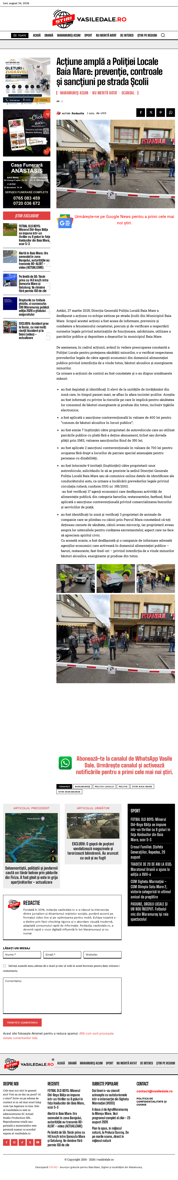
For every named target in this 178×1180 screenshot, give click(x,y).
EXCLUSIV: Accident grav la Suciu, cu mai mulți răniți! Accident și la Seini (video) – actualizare (34, 330)
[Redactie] (59, 113)
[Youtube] (38, 1142)
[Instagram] (14, 1142)
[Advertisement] (115, 270)
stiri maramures (69, 792)
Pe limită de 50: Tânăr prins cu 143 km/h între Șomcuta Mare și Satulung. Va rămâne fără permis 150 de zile (33, 283)
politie (123, 786)
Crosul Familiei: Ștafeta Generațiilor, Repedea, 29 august (148, 851)
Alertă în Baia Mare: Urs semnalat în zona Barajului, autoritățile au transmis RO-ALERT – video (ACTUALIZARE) (34, 260)
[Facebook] (140, 112)
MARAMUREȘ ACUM (74, 93)
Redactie (78, 113)
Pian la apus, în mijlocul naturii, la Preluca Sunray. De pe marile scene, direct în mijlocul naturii (110, 1134)
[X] (150, 112)
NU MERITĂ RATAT (104, 93)
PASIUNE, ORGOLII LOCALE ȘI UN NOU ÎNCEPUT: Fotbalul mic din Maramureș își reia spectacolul (149, 912)
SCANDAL (128, 93)
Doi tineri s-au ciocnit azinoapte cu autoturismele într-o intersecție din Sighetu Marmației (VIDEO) (110, 1096)
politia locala (104, 786)
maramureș (82, 786)
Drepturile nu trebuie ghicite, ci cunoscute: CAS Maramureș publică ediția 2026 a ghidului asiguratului (34, 307)
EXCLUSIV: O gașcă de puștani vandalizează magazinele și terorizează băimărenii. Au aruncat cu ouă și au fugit (93, 851)
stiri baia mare (142, 786)
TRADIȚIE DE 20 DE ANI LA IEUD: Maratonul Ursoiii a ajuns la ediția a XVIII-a (151, 869)
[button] (162, 35)
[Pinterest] (160, 112)
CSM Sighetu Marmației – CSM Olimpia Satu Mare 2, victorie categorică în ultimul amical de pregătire (151, 889)
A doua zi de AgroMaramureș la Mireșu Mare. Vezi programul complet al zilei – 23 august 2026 (111, 1115)
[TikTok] (22, 1142)
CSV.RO (53, 1167)
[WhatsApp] (170, 112)
